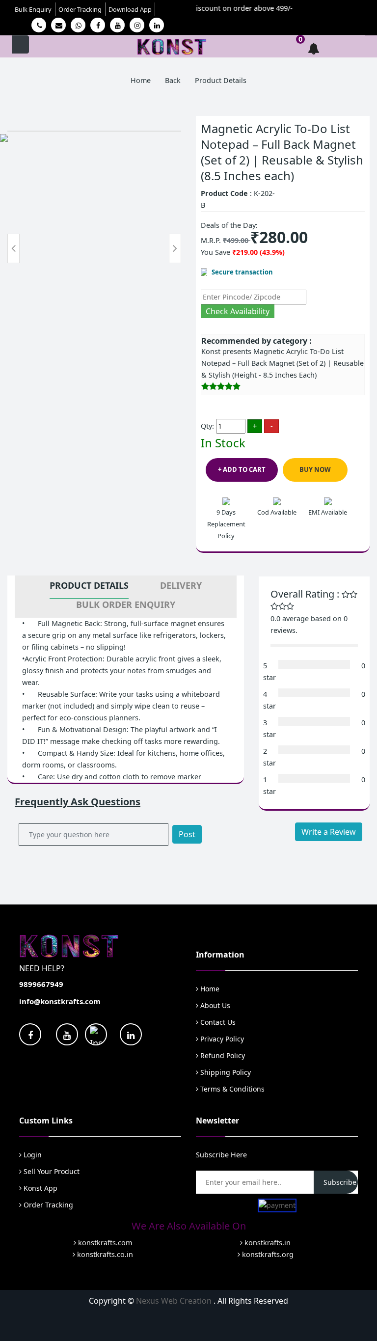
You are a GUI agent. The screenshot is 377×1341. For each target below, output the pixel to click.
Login (32, 1154)
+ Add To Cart (242, 469)
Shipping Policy (224, 1072)
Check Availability (237, 311)
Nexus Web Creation (175, 1300)
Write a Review (328, 831)
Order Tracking (80, 9)
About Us (214, 1005)
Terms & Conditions (231, 1089)
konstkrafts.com (104, 1242)
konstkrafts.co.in (104, 1254)
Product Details (89, 585)
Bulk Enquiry (33, 9)
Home (141, 80)
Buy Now (315, 469)
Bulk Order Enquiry (125, 604)
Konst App (39, 1188)
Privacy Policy (221, 1038)
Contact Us (217, 1022)
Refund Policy (221, 1055)
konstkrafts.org (267, 1254)
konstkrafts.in (266, 1242)
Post (187, 834)
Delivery (181, 585)
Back (173, 80)
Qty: (207, 426)
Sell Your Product (51, 1171)
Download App (130, 9)
